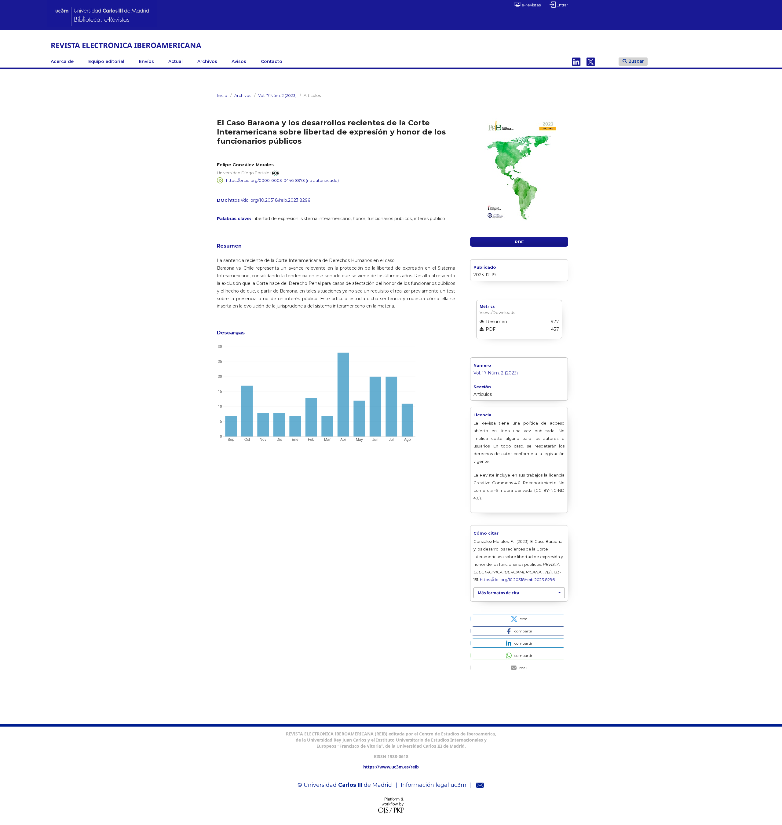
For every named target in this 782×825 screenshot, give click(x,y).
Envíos (146, 61)
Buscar (636, 61)
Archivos (207, 61)
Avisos (239, 61)
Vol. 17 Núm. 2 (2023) (277, 95)
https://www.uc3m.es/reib (391, 767)
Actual (175, 61)
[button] (518, 618)
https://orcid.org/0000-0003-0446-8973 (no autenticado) (282, 180)
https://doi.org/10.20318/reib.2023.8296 (269, 200)
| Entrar (558, 4)
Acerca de (62, 61)
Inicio (222, 95)
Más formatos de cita (498, 592)
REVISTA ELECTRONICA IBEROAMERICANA (126, 45)
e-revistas (531, 4)
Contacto (271, 61)
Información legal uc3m (433, 785)
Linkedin (576, 61)
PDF (519, 241)
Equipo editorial (106, 61)
